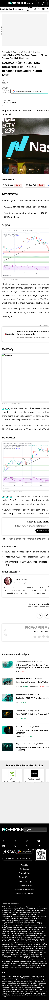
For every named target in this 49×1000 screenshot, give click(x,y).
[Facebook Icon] (19, 840)
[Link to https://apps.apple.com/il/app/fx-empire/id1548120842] (10, 851)
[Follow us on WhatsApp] (39, 8)
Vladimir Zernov (21, 579)
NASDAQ (6, 408)
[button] (4, 3)
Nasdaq (36, 52)
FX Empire (6, 52)
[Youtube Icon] (42, 840)
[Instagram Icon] (7, 845)
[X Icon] (7, 840)
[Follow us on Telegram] (47, 8)
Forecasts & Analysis (22, 52)
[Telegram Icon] (19, 845)
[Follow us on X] (35, 8)
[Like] (39, 615)
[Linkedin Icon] (30, 840)
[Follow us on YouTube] (43, 8)
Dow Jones (7, 496)
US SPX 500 (10, 103)
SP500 (5, 284)
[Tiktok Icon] (42, 845)
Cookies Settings (25, 881)
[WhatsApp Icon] (30, 845)
